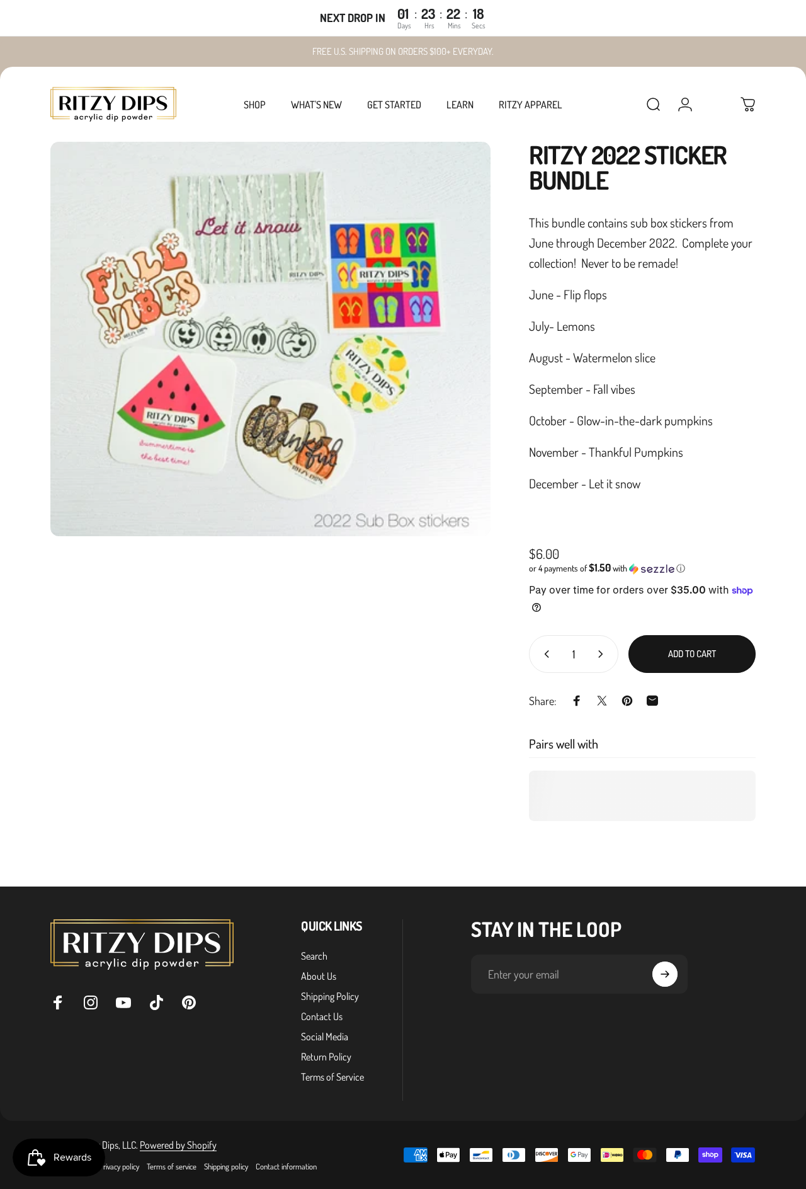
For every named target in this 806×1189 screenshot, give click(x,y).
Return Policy (326, 1056)
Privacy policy (119, 1166)
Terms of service (171, 1166)
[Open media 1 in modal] (270, 339)
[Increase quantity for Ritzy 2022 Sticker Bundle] (603, 654)
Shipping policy (226, 1166)
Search (314, 956)
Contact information (286, 1166)
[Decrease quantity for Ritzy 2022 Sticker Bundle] (544, 654)
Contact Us (322, 1016)
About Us (318, 976)
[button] (642, 568)
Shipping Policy (330, 996)
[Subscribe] (665, 974)
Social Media (324, 1036)
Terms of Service (332, 1077)
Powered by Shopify (178, 1145)
